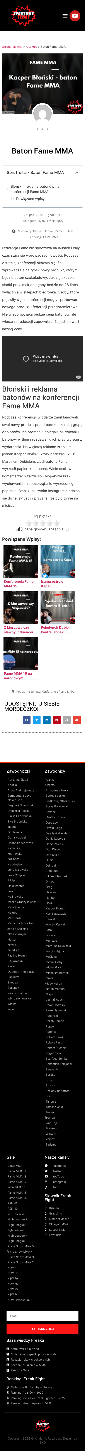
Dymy (41, 220)
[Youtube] (75, 15)
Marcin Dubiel (64, 231)
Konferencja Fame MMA (58, 691)
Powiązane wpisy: (31, 198)
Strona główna (12, 46)
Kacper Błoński (43, 231)
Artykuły (31, 46)
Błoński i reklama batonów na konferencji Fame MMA (35, 189)
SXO (42, 1442)
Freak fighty (55, 220)
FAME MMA (50, 237)
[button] (65, 16)
